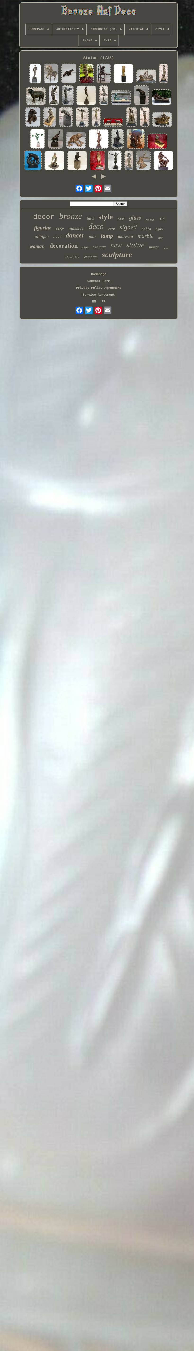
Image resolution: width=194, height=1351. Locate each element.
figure (159, 229)
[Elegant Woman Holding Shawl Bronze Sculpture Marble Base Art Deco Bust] (129, 161)
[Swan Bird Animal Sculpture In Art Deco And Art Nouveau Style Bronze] (146, 77)
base (121, 219)
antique (41, 236)
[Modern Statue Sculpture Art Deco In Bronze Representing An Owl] (123, 74)
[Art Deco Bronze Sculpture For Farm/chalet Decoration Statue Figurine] (36, 96)
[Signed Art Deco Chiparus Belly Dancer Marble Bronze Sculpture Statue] (96, 117)
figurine (42, 228)
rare (111, 229)
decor (43, 217)
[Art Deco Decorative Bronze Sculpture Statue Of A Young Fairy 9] (54, 96)
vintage (99, 247)
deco (96, 226)
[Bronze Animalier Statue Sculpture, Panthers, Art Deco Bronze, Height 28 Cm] (32, 161)
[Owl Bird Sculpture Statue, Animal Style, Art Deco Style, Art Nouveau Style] (77, 161)
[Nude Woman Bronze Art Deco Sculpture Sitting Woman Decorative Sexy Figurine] (163, 161)
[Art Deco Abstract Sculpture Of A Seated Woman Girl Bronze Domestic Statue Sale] (68, 96)
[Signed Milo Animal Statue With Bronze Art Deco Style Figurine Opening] (65, 117)
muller (154, 247)
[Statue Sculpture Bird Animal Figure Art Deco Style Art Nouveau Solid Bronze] (54, 161)
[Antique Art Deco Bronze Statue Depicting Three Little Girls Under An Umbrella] (135, 139)
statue (135, 245)
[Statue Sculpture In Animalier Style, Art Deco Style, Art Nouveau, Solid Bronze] (141, 96)
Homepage (98, 274)
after (160, 238)
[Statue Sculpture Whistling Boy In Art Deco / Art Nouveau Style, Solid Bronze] (97, 161)
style (105, 216)
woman (37, 246)
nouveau (125, 236)
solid (146, 229)
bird (90, 218)
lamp (107, 236)
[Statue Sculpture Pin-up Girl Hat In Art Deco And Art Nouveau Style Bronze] (86, 74)
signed (128, 227)
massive (76, 228)
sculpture (117, 254)
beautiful (150, 219)
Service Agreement (99, 295)
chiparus (90, 257)
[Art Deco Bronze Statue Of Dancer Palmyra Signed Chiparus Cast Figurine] (82, 117)
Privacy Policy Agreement (98, 288)
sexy (60, 228)
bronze (70, 216)
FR (103, 301)
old (162, 219)
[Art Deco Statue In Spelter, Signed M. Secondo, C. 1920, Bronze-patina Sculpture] (113, 122)
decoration (63, 245)
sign (165, 247)
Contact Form (98, 281)
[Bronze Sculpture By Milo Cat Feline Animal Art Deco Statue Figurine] (131, 117)
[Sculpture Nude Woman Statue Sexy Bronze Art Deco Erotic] (117, 139)
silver (85, 247)
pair (92, 236)
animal (57, 237)
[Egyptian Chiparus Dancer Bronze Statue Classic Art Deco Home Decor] (144, 117)
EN (94, 301)
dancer (75, 235)
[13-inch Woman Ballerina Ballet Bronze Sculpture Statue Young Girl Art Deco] (104, 96)
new (116, 244)
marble (145, 236)
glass (135, 218)
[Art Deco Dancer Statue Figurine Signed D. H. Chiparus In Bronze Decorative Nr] (114, 161)
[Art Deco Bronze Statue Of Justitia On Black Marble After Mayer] (98, 139)
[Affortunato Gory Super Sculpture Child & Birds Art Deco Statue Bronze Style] (121, 98)
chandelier (72, 257)
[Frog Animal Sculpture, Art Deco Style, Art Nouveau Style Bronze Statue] (76, 140)
